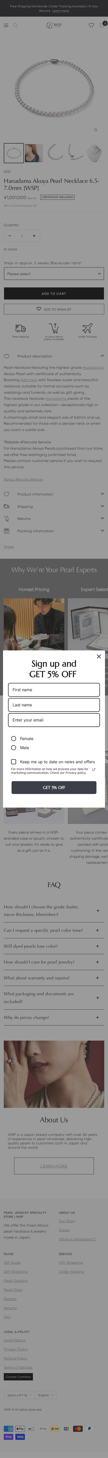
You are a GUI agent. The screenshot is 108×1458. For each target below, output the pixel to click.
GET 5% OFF (54, 787)
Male (24, 747)
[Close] (99, 656)
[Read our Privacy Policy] (94, 770)
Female (26, 738)
